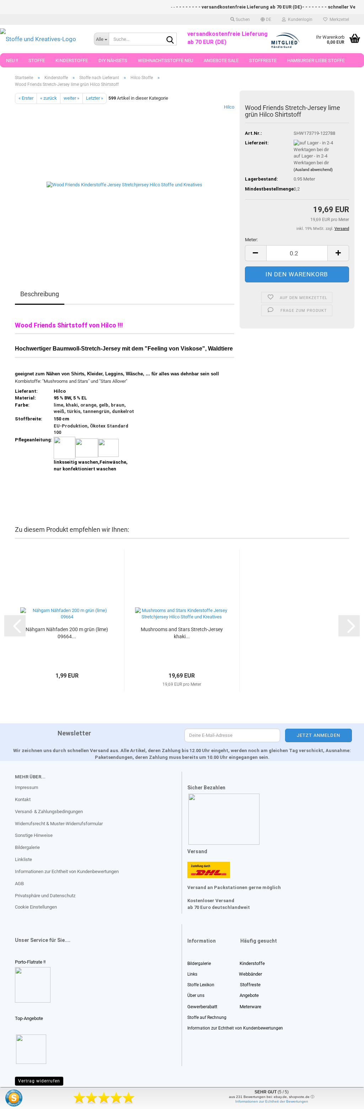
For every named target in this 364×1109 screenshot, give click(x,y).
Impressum (26, 787)
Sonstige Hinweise (34, 835)
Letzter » (94, 98)
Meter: (251, 239)
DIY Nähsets (112, 60)
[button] (266, 19)
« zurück (48, 98)
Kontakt (23, 799)
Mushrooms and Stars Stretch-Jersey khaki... (182, 633)
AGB (19, 883)
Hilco (229, 107)
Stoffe (36, 60)
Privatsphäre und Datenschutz (45, 895)
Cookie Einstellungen (36, 907)
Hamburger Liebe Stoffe (315, 60)
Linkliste (23, 859)
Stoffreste (263, 60)
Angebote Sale (221, 60)
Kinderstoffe (71, 60)
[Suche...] (170, 39)
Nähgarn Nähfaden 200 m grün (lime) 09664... (67, 633)
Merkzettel (338, 19)
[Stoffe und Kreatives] (41, 39)
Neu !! (12, 60)
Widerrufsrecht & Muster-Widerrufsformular (59, 823)
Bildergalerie (27, 847)
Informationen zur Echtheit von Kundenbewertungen (67, 871)
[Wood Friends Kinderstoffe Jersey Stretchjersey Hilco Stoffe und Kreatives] (124, 183)
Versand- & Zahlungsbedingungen (49, 811)
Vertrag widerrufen (39, 1080)
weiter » (71, 98)
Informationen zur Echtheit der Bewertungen (271, 1101)
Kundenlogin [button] (299, 19)
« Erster (25, 98)
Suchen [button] (242, 19)
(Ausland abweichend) (313, 169)
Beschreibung (39, 294)
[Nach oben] (19, 1098)
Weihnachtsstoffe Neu (165, 60)
